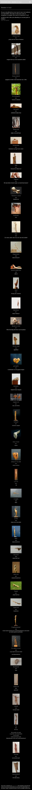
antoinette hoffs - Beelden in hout (11, 2)
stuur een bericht (5, 20)
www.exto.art (14, 785)
